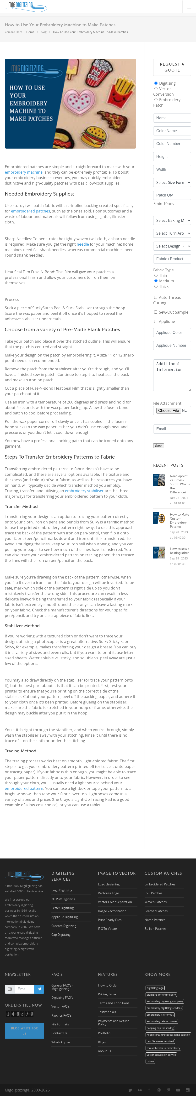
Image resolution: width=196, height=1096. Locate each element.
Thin (163, 275)
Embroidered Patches (160, 884)
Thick (164, 286)
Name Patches (155, 920)
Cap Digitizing (61, 934)
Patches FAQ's (61, 1015)
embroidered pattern (24, 788)
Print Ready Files (109, 920)
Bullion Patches (155, 928)
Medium (166, 281)
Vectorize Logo (108, 893)
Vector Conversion (163, 91)
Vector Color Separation (115, 902)
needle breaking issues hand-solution (168, 1034)
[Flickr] (139, 1090)
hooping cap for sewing (160, 1028)
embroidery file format (160, 1014)
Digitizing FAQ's (62, 997)
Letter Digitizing (62, 908)
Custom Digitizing (63, 926)
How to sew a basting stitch (180, 551)
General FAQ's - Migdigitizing (62, 987)
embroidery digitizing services (164, 1008)
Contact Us (59, 1033)
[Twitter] (130, 1090)
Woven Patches (156, 902)
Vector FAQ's (60, 1006)
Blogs (102, 1042)
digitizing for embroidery (161, 994)
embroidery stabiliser (84, 490)
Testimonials (107, 1012)
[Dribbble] (159, 1090)
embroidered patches (30, 211)
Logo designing (109, 884)
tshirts (150, 1061)
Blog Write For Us (24, 1031)
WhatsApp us (60, 1042)
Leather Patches (156, 911)
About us (104, 1051)
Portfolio (104, 1033)
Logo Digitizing (61, 890)
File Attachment (167, 403)
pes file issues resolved (160, 1041)
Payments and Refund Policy (114, 1022)
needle (83, 244)
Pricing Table (107, 994)
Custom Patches (163, 873)
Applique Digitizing (64, 917)
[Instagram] (187, 1090)
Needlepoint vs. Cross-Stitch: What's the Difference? (180, 484)
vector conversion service (161, 1054)
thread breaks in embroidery (163, 1048)
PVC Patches (153, 893)
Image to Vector (117, 873)
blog (44, 32)
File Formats (60, 1024)
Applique (167, 321)
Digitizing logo (155, 988)
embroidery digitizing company (165, 1001)
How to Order (108, 985)
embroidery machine (24, 172)
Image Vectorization (112, 911)
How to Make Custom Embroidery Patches (179, 520)
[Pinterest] (168, 1090)
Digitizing (167, 83)
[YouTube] (178, 1090)
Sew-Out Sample (173, 312)
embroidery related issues (162, 1021)
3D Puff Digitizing (63, 899)
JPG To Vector (107, 928)
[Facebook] (149, 1090)
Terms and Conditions (113, 1003)
